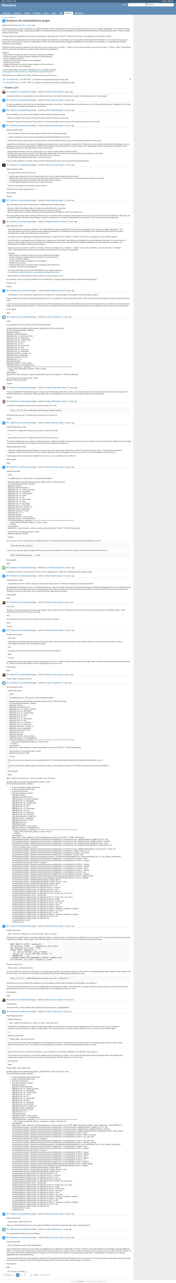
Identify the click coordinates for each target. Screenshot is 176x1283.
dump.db (13, 1271)
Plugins (11, 17)
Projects (9, 1)
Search (124, 5)
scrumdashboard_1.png (14, 79)
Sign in (164, 1)
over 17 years (27, 25)
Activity (27, 13)
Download (17, 13)
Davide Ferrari (51, 92)
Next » (37, 1275)
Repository (79, 13)
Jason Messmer (52, 568)
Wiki (61, 13)
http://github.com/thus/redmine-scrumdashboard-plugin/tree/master (28, 72)
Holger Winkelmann (53, 221)
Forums (69, 13)
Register (171, 1)
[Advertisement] (147, 58)
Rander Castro (51, 602)
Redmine (81, 1281)
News (54, 13)
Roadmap (37, 13)
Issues (46, 13)
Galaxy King (51, 317)
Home (4, 1)
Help (14, 1)
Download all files (130, 79)
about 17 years (64, 92)
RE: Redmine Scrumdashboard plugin (21, 92)
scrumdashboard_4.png (14, 82)
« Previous (8, 1275)
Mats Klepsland (15, 25)
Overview (6, 13)
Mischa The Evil (52, 165)
